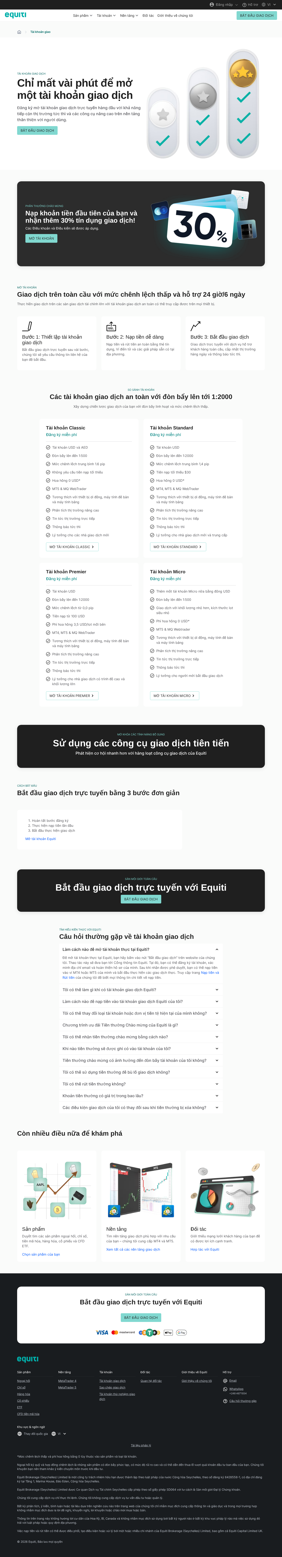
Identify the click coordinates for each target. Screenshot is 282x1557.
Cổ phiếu (23, 1400)
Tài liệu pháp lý (141, 1445)
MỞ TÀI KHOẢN (41, 238)
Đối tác (148, 15)
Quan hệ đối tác (151, 1381)
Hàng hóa (23, 1394)
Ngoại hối (23, 1381)
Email (233, 1381)
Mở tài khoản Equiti (40, 839)
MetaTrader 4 (67, 1381)
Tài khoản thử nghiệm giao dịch (117, 1396)
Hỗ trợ (252, 4)
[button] (269, 4)
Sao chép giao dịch (112, 1387)
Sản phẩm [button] (81, 15)
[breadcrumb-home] (19, 32)
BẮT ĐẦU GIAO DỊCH (257, 15)
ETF (19, 1407)
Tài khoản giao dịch (112, 1381)
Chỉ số (21, 1387)
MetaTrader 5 (67, 1387)
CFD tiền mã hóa (28, 1414)
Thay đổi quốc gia (36, 1433)
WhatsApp (236, 1389)
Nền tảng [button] (127, 15)
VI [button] (59, 1433)
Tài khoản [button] (104, 15)
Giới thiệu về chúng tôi (175, 15)
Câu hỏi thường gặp (243, 1401)
